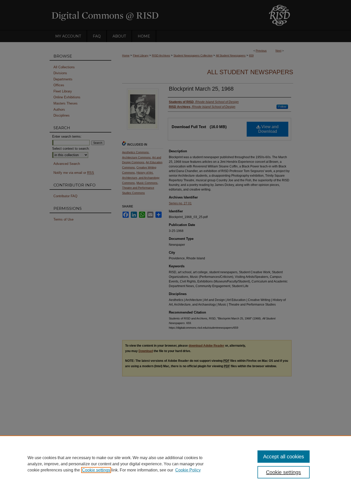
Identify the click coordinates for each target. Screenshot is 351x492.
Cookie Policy (188, 470)
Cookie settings (96, 470)
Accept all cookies (283, 456)
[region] (175, 464)
